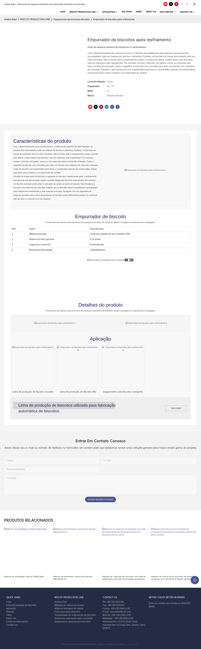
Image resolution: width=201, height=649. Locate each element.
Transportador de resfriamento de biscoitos (75, 615)
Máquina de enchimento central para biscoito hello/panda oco (72, 577)
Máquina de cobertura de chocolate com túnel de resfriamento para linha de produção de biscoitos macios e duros (123, 577)
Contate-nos (12, 625)
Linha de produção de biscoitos (21, 605)
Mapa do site (132, 644)
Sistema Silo (60, 602)
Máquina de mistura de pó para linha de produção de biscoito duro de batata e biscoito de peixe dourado (173, 577)
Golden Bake (10, 19)
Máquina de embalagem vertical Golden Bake (24, 576)
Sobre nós (11, 618)
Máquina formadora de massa (68, 608)
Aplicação (11, 608)
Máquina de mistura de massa (69, 605)
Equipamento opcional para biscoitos (72, 19)
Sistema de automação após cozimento (73, 618)
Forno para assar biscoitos (67, 612)
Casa (8, 602)
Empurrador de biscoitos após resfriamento (114, 19)
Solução (10, 612)
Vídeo (9, 615)
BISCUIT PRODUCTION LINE (35, 19)
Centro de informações (17, 621)
